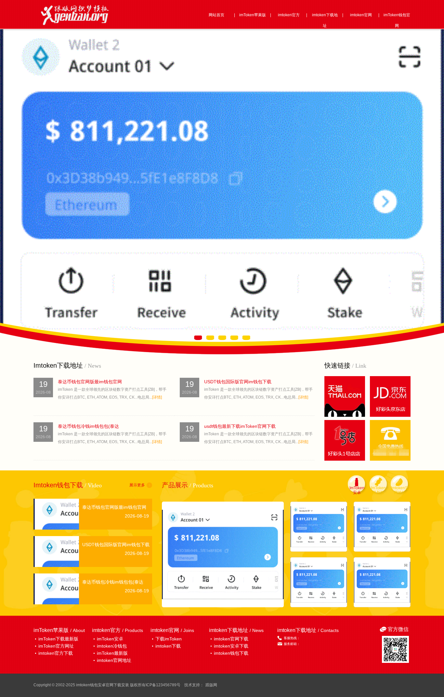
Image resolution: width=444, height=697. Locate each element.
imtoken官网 (361, 15)
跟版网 (211, 685)
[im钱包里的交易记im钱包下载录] (319, 582)
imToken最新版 (112, 653)
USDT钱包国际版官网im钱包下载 (237, 381)
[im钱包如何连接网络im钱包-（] (223, 554)
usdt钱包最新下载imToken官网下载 (240, 426)
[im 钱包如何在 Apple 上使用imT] (382, 526)
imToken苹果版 (252, 15)
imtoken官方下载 (55, 653)
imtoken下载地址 (325, 20)
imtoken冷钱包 (112, 646)
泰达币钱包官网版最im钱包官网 (90, 381)
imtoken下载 (168, 646)
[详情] (157, 397)
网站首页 (216, 15)
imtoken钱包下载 (231, 653)
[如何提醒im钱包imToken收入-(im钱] (382, 582)
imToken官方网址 (56, 646)
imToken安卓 (110, 638)
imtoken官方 (289, 15)
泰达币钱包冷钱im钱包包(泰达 (88, 426)
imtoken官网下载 (231, 638)
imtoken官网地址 (114, 660)
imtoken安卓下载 (231, 646)
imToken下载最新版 (58, 638)
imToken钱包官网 (397, 20)
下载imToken (168, 638)
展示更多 (137, 485)
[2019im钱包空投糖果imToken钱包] (319, 526)
